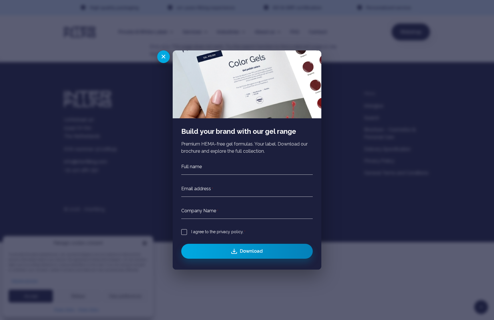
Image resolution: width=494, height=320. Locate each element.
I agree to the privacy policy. (218, 231)
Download (251, 251)
